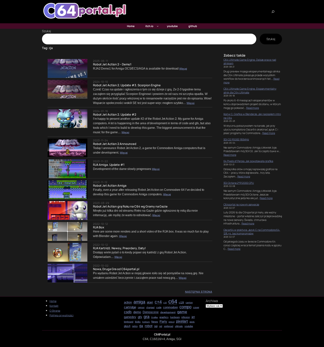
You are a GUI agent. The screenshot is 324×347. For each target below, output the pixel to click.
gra (146, 316)
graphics (163, 317)
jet (193, 317)
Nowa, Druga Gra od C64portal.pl (116, 268)
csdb (128, 312)
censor (141, 307)
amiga (139, 302)
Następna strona (198, 291)
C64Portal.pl (162, 334)
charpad (150, 307)
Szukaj (46, 31)
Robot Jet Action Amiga (109, 185)
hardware (175, 317)
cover (196, 307)
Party (163, 321)
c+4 (158, 302)
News (154, 321)
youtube (188, 326)
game (182, 312)
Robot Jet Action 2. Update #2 (114, 114)
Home (53, 301)
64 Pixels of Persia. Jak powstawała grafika (248, 161)
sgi (156, 326)
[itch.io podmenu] (158, 26)
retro (135, 326)
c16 (165, 303)
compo (185, 307)
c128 (181, 302)
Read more (252, 108)
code (158, 307)
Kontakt (54, 306)
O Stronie (55, 310)
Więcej (183, 68)
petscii (171, 322)
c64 (172, 302)
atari (150, 302)
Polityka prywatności (62, 315)
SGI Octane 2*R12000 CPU (239, 183)
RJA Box (98, 227)
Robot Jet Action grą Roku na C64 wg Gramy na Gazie (130, 206)
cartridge (130, 307)
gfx (140, 317)
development (168, 312)
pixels (192, 322)
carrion (189, 303)
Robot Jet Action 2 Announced (114, 143)
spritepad (168, 326)
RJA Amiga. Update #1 (108, 164)
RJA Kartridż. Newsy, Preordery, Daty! (119, 248)
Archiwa (212, 301)
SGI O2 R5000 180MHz (236, 139)
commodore (170, 307)
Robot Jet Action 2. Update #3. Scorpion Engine (127, 85)
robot (148, 326)
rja (141, 326)
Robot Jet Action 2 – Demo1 (112, 64)
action (128, 302)
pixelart (182, 321)
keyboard (128, 322)
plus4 (127, 326)
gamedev (130, 317)
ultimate (179, 326)
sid (160, 326)
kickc (138, 321)
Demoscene (151, 312)
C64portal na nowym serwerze (241, 204)
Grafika (154, 317)
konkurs (146, 322)
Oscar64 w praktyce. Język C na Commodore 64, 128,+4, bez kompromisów (252, 231)
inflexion (186, 317)
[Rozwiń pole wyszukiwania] (273, 11)
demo (137, 312)
